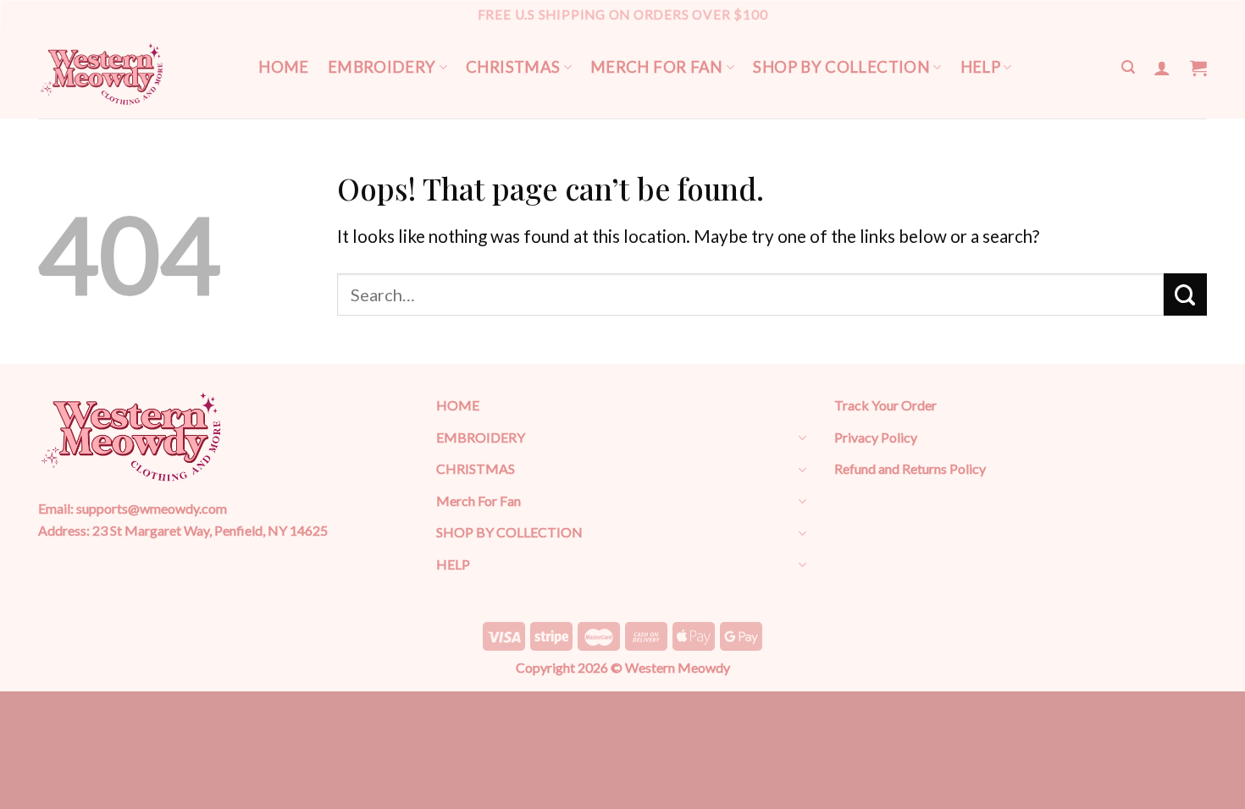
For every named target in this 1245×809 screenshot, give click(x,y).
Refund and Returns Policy (910, 468)
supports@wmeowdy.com (151, 508)
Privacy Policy (875, 437)
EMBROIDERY (382, 67)
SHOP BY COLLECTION (841, 67)
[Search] (1128, 67)
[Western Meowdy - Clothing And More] (101, 74)
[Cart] (1198, 67)
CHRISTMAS (513, 67)
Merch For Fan (656, 67)
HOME (283, 67)
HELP (980, 67)
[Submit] (1185, 294)
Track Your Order (885, 405)
